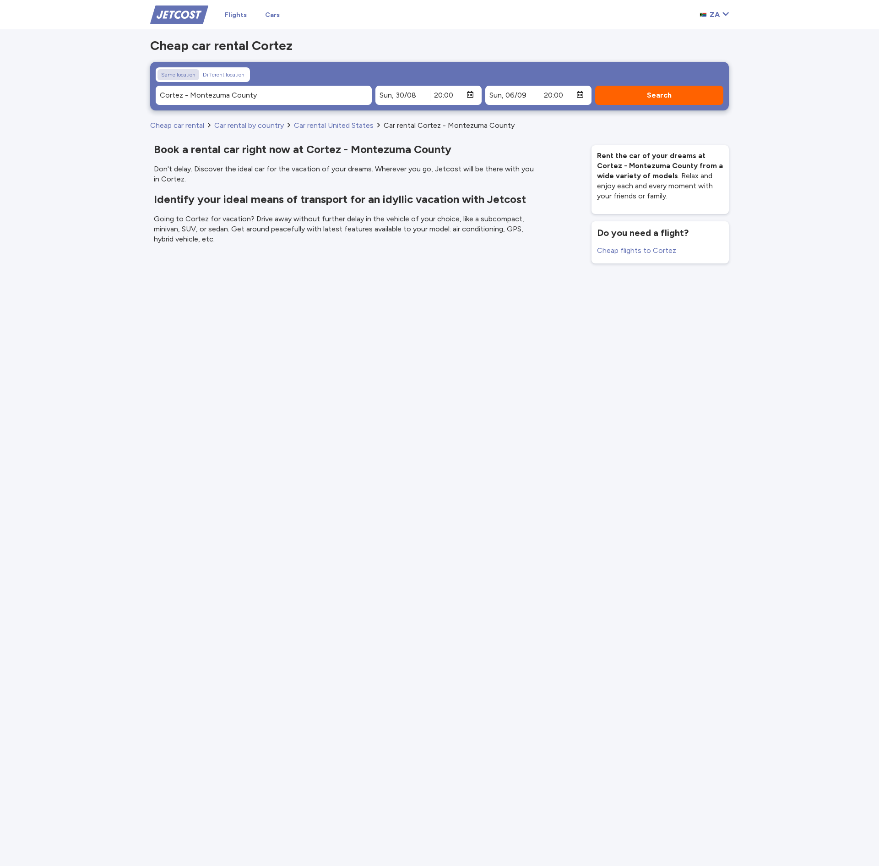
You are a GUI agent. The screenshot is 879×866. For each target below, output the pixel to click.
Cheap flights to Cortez (636, 250)
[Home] (179, 14)
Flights (236, 15)
